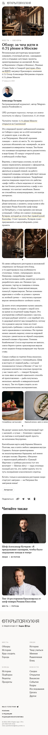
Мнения (34, 653)
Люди (5, 557)
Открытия (35, 675)
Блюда (5, 667)
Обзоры (17, 40)
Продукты (7, 682)
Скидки (33, 671)
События (34, 682)
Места (5, 40)
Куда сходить (8, 653)
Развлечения (36, 657)
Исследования (37, 689)
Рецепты (6, 678)
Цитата (33, 692)
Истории (15, 557)
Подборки (7, 675)
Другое (33, 696)
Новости (34, 667)
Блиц (32, 660)
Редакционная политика (12, 717)
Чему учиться (36, 650)
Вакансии (34, 678)
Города (15, 606)
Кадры (33, 685)
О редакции (7, 714)
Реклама (5, 711)
